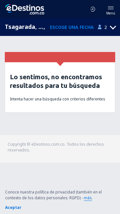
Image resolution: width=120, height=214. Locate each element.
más (88, 198)
